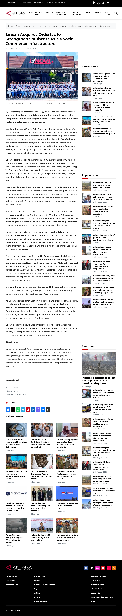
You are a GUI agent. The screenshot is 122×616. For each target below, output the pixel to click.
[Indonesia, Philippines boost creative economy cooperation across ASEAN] (87, 394)
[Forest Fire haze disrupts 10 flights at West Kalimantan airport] (16, 525)
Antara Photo (60, 2)
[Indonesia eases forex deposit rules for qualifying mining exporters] (87, 210)
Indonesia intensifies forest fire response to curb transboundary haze (98, 380)
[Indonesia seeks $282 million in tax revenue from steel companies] (87, 198)
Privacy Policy (97, 585)
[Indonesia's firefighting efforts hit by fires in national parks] (67, 525)
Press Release (107, 13)
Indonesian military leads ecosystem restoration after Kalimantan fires (104, 278)
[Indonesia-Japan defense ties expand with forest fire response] (42, 493)
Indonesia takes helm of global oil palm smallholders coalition (104, 237)
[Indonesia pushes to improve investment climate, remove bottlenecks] (87, 250)
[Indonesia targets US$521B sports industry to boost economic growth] (87, 224)
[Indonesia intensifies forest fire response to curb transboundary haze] (99, 364)
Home (30, 12)
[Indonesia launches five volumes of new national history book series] (16, 461)
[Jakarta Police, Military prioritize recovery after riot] (87, 492)
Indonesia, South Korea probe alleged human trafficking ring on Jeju (103, 290)
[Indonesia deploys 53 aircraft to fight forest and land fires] (42, 525)
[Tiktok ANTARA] (94, 4)
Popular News (38, 2)
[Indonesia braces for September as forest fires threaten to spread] (67, 461)
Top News (49, 2)
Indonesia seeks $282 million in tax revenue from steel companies (103, 197)
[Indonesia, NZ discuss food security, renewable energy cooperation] (87, 265)
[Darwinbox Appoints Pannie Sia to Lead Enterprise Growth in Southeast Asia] (16, 493)
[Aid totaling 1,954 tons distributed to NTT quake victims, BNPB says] (87, 408)
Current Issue (39, 13)
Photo (98, 12)
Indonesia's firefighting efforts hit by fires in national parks (67, 537)
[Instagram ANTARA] (103, 2)
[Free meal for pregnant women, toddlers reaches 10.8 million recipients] (67, 430)
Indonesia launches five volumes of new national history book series (104, 119)
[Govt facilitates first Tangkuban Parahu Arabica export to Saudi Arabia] (42, 461)
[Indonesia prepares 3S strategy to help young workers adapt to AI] (87, 303)
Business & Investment (60, 13)
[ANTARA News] (16, 13)
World (49, 12)
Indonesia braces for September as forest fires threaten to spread (104, 131)
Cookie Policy (97, 589)
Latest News (26, 2)
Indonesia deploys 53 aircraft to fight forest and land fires (41, 537)
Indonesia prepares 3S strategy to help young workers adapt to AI (103, 302)
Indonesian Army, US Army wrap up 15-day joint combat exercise (103, 185)
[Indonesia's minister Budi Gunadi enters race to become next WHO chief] (42, 430)
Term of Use (97, 580)
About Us (95, 593)
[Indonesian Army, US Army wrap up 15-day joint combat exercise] (87, 186)
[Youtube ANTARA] (108, 2)
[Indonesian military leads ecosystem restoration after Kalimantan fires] (87, 279)
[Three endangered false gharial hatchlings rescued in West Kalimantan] (16, 430)
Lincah (13, 403)
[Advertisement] (100, 47)
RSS (93, 601)
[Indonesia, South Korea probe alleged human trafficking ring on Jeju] (87, 291)
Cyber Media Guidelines (102, 597)
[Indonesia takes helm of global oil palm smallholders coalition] (87, 238)
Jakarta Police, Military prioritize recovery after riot (104, 490)
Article (89, 12)
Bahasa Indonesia (13, 2)
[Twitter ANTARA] (98, 2)
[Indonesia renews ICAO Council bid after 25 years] (67, 493)
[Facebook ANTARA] (94, 2)
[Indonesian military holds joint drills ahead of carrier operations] (87, 503)
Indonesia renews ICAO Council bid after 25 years (67, 505)
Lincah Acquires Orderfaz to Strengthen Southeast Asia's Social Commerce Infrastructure (71, 26)
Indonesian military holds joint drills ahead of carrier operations (103, 502)
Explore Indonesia (76, 13)
